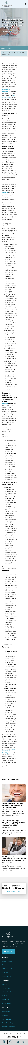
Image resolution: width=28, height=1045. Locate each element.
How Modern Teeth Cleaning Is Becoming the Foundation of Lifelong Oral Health (12, 805)
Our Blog (4, 995)
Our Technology (6, 1003)
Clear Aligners (6, 972)
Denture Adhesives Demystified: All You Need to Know (13, 53)
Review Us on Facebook (8, 1026)
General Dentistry (7, 961)
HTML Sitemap (6, 1011)
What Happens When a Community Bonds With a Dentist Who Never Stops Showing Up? (14, 858)
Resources (5, 1015)
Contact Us (10, 951)
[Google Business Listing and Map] (17, 1042)
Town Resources (6, 1019)
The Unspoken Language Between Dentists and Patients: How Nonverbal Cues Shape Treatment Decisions (13, 823)
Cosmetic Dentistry (7, 965)
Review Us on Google (8, 1022)
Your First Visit (6, 988)
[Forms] (4, 1042)
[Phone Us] (23, 1042)
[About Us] (10, 1042)
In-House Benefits (7, 992)
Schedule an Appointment (14, 891)
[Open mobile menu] (25, 4)
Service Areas (6, 999)
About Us (4, 984)
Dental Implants (6, 976)
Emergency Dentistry (8, 968)
